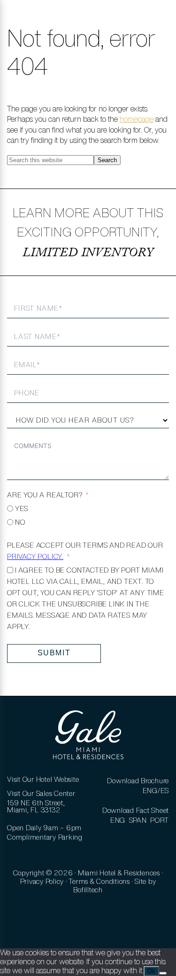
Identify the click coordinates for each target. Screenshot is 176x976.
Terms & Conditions (99, 881)
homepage (136, 119)
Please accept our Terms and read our (85, 551)
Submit (54, 653)
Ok (151, 971)
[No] (163, 973)
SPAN (138, 820)
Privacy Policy (42, 881)
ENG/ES (156, 790)
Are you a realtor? (44, 494)
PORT (159, 820)
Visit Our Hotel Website (43, 779)
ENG (117, 820)
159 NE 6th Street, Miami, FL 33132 (36, 806)
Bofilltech (88, 889)
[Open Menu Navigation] (20, 23)
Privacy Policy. (35, 556)
